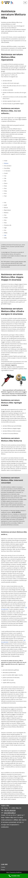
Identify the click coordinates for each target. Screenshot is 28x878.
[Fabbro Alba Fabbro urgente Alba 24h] (7, 2)
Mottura (6, 163)
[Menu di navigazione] (25, 2)
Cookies (3, 867)
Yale (5, 235)
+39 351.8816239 (10, 810)
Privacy (3, 869)
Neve (7, 872)
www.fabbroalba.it (10, 813)
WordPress (19, 872)
